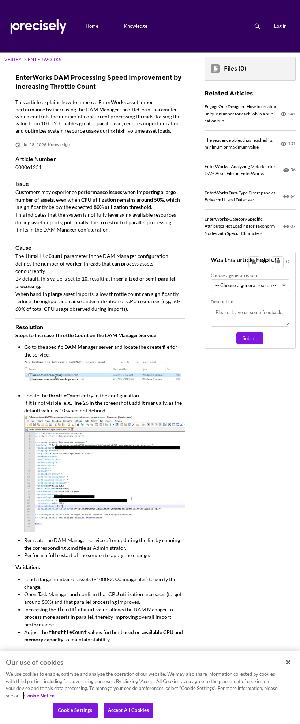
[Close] (288, 662)
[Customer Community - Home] (38, 26)
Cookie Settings (75, 710)
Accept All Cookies (128, 710)
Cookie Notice (39, 695)
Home (92, 26)
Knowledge (135, 26)
